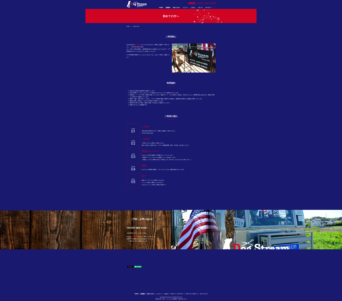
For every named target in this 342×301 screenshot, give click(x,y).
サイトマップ (204, 293)
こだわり (192, 7)
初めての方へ (176, 7)
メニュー (185, 7)
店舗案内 (167, 7)
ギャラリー (208, 7)
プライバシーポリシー (192, 293)
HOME (161, 7)
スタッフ (200, 7)
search (215, 7)
